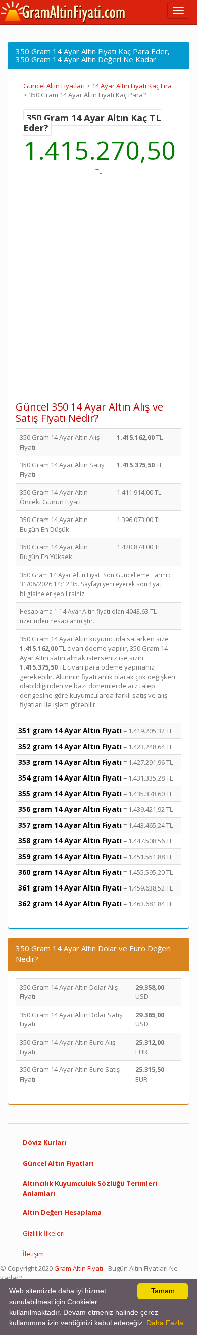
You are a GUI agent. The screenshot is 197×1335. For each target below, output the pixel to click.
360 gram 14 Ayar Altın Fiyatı (70, 872)
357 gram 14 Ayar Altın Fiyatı (70, 825)
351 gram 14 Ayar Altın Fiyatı (70, 730)
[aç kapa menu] (178, 10)
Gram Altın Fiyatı (78, 1268)
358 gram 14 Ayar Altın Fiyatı (70, 840)
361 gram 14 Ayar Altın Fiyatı (70, 888)
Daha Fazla (164, 1323)
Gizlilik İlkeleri (44, 1233)
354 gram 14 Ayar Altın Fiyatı (70, 778)
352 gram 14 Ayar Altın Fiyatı (70, 746)
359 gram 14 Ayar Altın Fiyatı (70, 856)
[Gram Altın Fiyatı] (63, 12)
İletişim (33, 1253)
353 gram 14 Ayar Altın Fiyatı (70, 762)
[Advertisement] (98, 293)
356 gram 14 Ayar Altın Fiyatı (70, 809)
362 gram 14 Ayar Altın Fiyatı (70, 903)
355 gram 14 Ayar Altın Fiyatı (70, 793)
